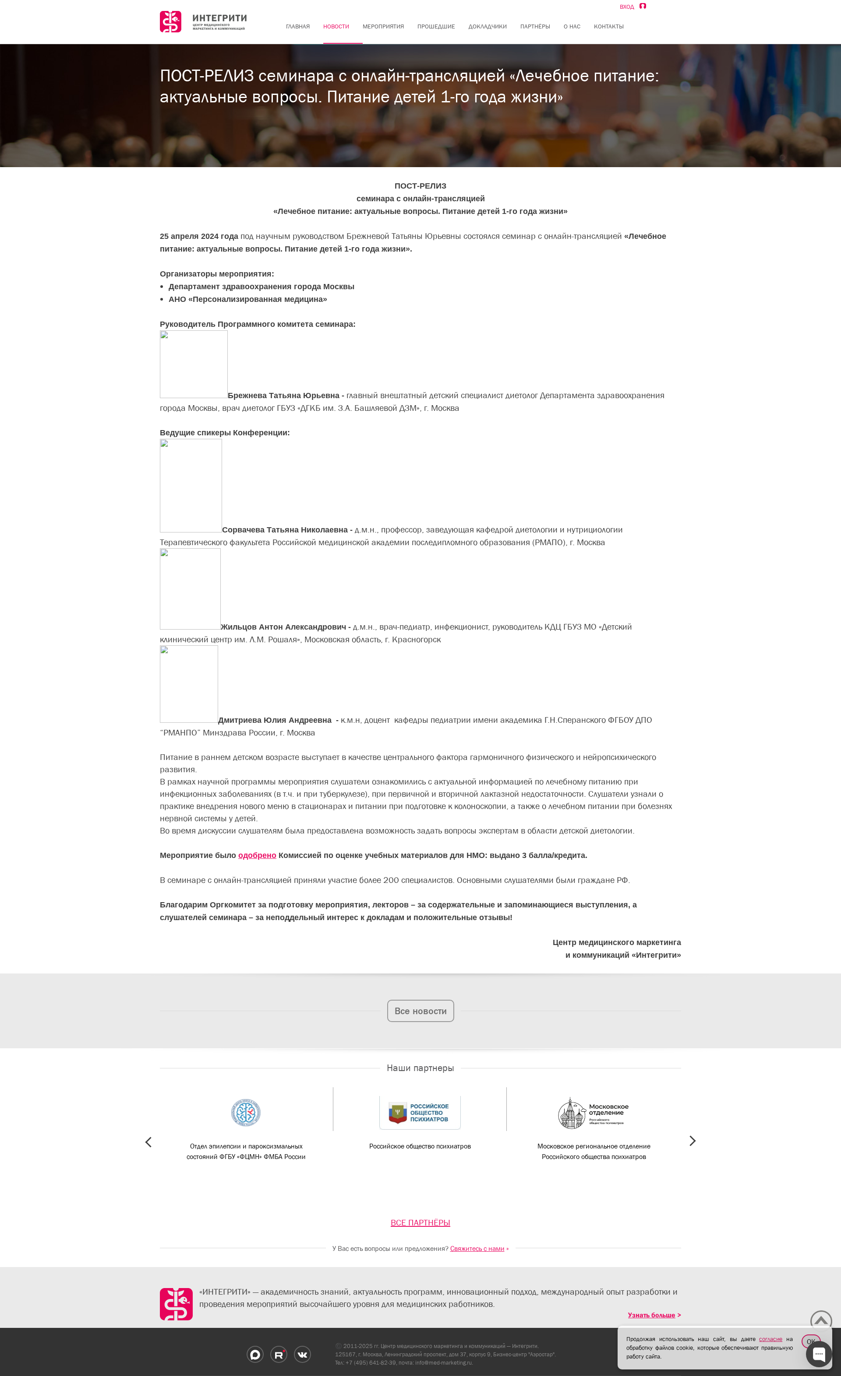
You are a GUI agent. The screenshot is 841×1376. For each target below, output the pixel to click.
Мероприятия (383, 26)
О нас (572, 26)
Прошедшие (436, 26)
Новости (336, 26)
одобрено (257, 855)
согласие (770, 1338)
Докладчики (488, 26)
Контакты (609, 26)
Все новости (421, 1010)
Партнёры (535, 26)
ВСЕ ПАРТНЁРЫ (420, 1222)
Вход (630, 6)
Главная (298, 26)
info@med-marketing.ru (443, 1362)
